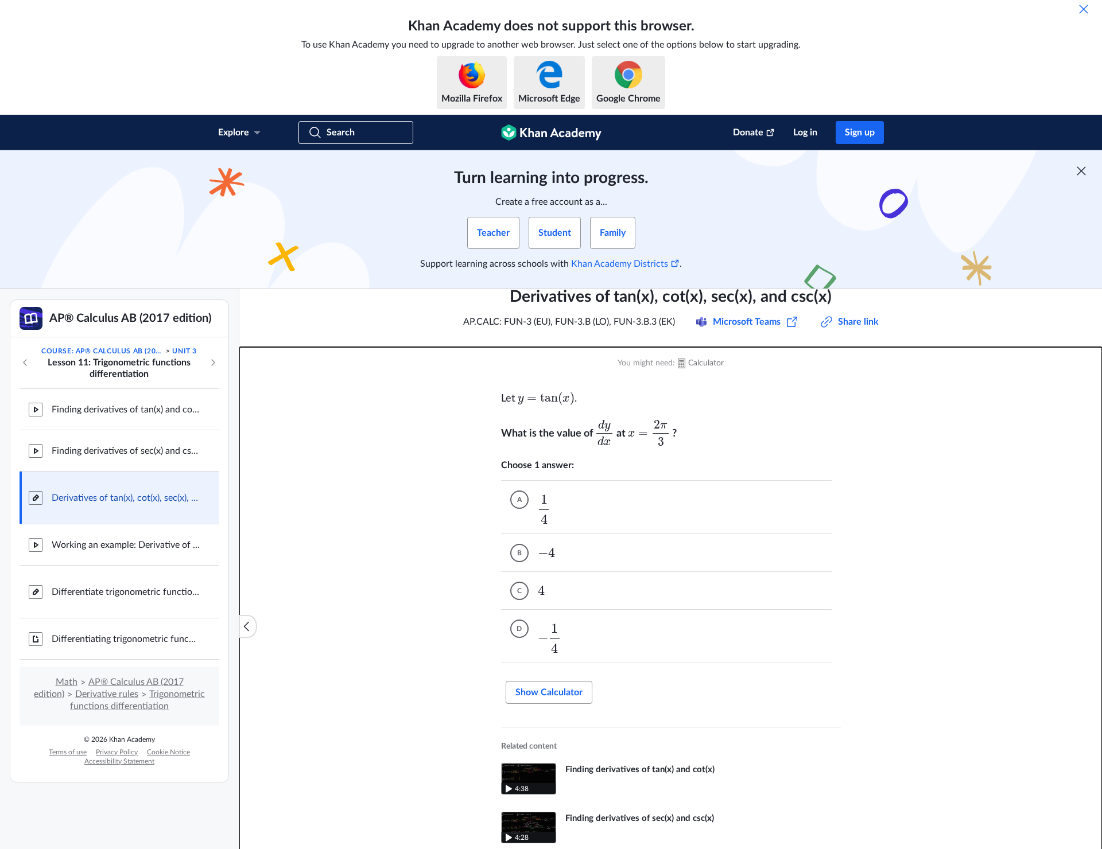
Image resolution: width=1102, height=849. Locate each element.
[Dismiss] (1083, 9)
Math (66, 682)
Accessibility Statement (119, 761)
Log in (805, 132)
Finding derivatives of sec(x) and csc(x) (126, 450)
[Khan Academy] (551, 132)
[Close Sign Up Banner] (1081, 170)
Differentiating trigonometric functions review (126, 639)
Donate (748, 132)
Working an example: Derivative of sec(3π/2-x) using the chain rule (126, 545)
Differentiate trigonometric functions (126, 592)
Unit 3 (184, 351)
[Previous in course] (25, 362)
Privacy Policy (117, 752)
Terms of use (68, 752)
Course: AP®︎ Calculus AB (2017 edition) (102, 351)
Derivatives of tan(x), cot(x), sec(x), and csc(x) (126, 498)
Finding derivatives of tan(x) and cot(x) (126, 409)
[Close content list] (248, 626)
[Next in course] (213, 362)
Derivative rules (106, 694)
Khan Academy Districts (619, 263)
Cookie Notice (168, 752)
